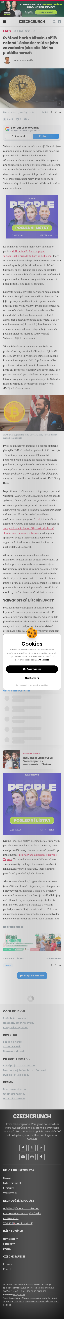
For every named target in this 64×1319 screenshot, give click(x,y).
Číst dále (44, 659)
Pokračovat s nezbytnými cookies (32, 685)
